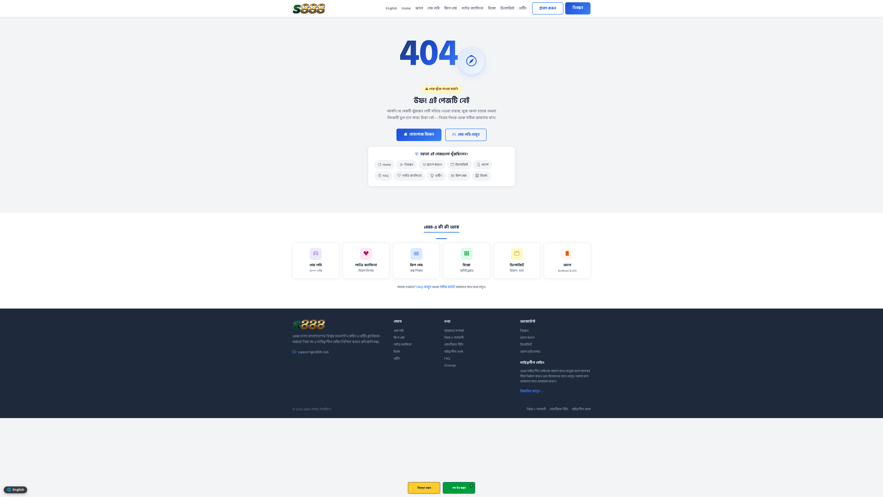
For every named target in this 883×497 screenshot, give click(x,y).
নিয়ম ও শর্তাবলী (454, 337)
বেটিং (523, 8)
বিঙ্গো (492, 8)
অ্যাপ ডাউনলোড (530, 351)
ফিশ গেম (450, 8)
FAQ (386, 175)
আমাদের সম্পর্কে (454, 330)
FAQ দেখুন (423, 287)
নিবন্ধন (578, 8)
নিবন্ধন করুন (424, 487)
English (391, 8)
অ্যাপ (419, 8)
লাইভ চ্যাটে (447, 287)
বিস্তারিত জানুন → (532, 391)
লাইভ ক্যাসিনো (472, 8)
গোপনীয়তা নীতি (453, 344)
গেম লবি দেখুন (469, 135)
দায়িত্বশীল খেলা (453, 351)
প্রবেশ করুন (547, 8)
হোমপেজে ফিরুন (421, 134)
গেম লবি (433, 8)
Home (406, 8)
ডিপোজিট (507, 8)
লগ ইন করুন (459, 487)
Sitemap (450, 365)
